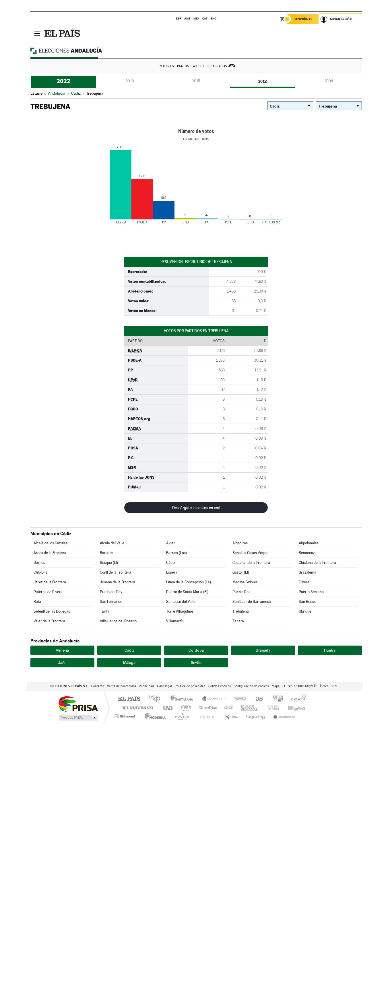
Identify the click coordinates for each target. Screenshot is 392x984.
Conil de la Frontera (115, 572)
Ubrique (305, 611)
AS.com (257, 699)
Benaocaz (307, 553)
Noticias (167, 66)
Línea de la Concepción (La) (188, 582)
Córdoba (196, 650)
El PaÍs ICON (206, 716)
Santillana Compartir (213, 699)
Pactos (183, 66)
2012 (262, 81)
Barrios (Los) (176, 553)
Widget (198, 66)
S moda (230, 716)
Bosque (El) (109, 562)
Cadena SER (238, 699)
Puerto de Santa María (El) (187, 592)
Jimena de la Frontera (117, 582)
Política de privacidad (190, 686)
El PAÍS (129, 699)
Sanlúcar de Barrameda (251, 601)
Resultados (217, 66)
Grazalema (307, 572)
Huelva (329, 650)
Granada (263, 650)
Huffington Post (136, 707)
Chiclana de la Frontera (317, 562)
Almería (62, 650)
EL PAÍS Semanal (250, 707)
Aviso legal (164, 686)
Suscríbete (303, 19)
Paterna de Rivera (48, 592)
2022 (63, 81)
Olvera (304, 582)
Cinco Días (207, 707)
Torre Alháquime (179, 611)
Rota (37, 601)
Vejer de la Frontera (49, 621)
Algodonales (309, 543)
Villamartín (175, 621)
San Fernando (111, 601)
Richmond (125, 716)
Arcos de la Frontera (50, 553)
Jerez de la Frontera (50, 582)
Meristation (283, 716)
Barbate (106, 553)
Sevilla (196, 662)
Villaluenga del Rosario (118, 621)
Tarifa (104, 611)
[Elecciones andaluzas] (76, 50)
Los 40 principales (156, 699)
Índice (324, 686)
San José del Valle (180, 601)
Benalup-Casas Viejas (249, 553)
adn (275, 699)
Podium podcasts (181, 716)
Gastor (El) (240, 572)
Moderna (154, 716)
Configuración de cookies (251, 686)
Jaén (62, 662)
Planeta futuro (271, 707)
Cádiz (170, 562)
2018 (130, 81)
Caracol (297, 699)
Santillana (183, 699)
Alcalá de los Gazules (50, 543)
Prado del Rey (111, 592)
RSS (334, 686)
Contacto (97, 686)
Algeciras (240, 543)
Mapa (276, 686)
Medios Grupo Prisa (77, 717)
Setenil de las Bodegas (52, 611)
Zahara (238, 621)
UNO (168, 707)
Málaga (129, 662)
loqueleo (256, 716)
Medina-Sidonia (245, 582)
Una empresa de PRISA (78, 703)
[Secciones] (37, 33)
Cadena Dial (229, 707)
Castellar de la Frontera (251, 562)
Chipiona (41, 572)
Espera (171, 572)
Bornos (39, 562)
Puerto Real (241, 592)
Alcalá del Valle (112, 543)
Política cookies (219, 686)
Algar (170, 543)
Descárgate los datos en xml (196, 507)
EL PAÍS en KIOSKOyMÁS (299, 686)
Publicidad (146, 686)
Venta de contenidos (121, 686)
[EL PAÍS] (62, 33)
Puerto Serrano (311, 592)
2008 (328, 81)
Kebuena (291, 707)
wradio (185, 707)
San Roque (307, 601)
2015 (196, 81)
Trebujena (240, 611)
